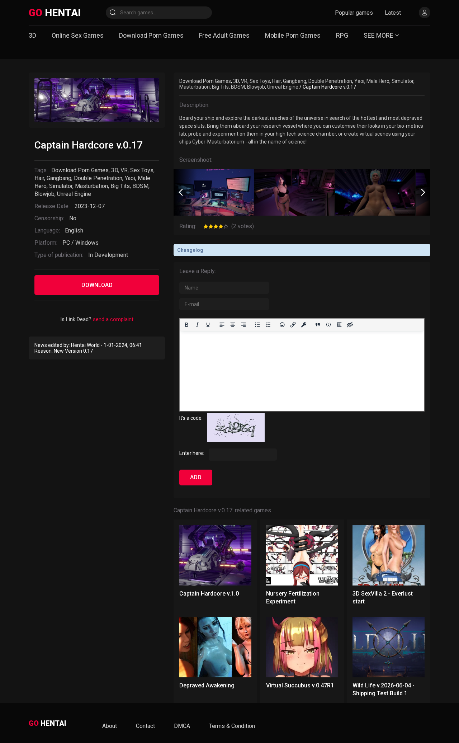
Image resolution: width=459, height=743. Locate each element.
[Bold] (186, 324)
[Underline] (208, 324)
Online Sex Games (78, 35)
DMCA (182, 726)
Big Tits (120, 186)
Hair (39, 178)
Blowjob (44, 194)
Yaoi (130, 178)
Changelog (190, 250)
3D (32, 35)
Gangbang (59, 178)
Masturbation (91, 186)
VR (124, 170)
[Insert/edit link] (293, 324)
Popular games (354, 12)
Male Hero (377, 81)
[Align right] (243, 324)
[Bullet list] (257, 324)
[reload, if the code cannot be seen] (236, 440)
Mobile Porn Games (293, 35)
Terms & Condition (232, 726)
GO (55, 13)
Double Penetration (98, 178)
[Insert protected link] (303, 324)
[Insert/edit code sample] (328, 324)
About (109, 726)
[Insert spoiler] (339, 324)
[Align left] (222, 324)
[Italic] (197, 324)
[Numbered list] (268, 324)
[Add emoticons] (282, 324)
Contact (145, 726)
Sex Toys (141, 170)
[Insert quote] (317, 324)
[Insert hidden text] (350, 324)
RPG (342, 35)
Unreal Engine (74, 194)
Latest (393, 12)
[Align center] (232, 324)
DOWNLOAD (97, 285)
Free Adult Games (224, 35)
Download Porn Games (151, 35)
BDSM (140, 186)
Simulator (60, 186)
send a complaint (113, 319)
